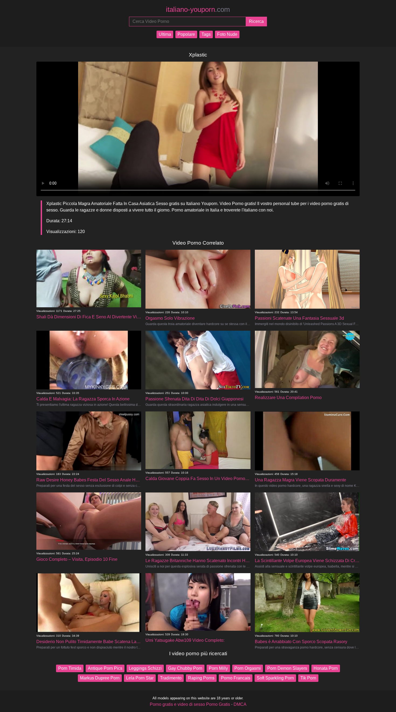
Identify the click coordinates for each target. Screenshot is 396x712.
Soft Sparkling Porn (275, 678)
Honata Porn (326, 668)
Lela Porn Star (140, 678)
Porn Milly (218, 668)
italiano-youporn (198, 9)
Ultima (165, 34)
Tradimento (171, 678)
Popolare (186, 34)
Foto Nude (227, 34)
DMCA (240, 704)
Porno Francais (235, 678)
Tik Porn (308, 678)
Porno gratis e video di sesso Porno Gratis (190, 704)
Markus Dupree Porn (100, 678)
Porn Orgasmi (247, 668)
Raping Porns (201, 678)
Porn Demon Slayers (287, 668)
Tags (206, 34)
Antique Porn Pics (105, 668)
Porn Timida (69, 668)
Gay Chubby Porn (185, 668)
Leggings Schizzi (145, 668)
